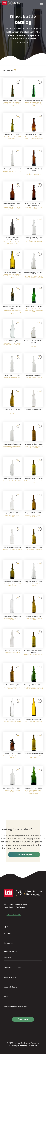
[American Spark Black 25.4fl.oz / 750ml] (12, 232)
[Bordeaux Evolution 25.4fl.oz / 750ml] (33, 645)
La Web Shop (22, 1046)
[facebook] (6, 1028)
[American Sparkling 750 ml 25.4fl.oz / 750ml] (33, 197)
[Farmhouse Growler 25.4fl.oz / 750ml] (33, 335)
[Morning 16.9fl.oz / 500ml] (33, 129)
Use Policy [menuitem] (8, 958)
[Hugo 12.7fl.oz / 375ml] (12, 129)
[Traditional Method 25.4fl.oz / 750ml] (12, 301)
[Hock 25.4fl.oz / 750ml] (12, 404)
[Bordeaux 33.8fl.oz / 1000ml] (33, 748)
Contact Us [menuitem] (8, 943)
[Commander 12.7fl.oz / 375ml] (12, 94)
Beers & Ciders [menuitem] (10, 977)
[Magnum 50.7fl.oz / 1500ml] (33, 782)
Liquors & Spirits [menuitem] (10, 987)
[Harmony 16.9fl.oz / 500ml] (12, 163)
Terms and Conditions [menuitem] (13, 967)
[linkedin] (10, 1028)
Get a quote (23, 1019)
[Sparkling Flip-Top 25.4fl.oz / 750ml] (12, 197)
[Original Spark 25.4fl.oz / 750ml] (33, 163)
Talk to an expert (24, 854)
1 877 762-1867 (14, 914)
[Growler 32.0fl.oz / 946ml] (12, 748)
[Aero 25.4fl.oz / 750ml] (12, 369)
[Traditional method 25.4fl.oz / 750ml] (33, 266)
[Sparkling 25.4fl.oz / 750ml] (33, 232)
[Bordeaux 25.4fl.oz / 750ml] (12, 438)
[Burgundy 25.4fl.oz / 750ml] (12, 507)
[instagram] (15, 1028)
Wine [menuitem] (6, 997)
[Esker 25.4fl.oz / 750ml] (33, 369)
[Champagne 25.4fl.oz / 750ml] (33, 679)
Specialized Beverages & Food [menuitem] (16, 1006)
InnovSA (34, 1046)
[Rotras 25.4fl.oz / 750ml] (33, 301)
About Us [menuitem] (7, 933)
